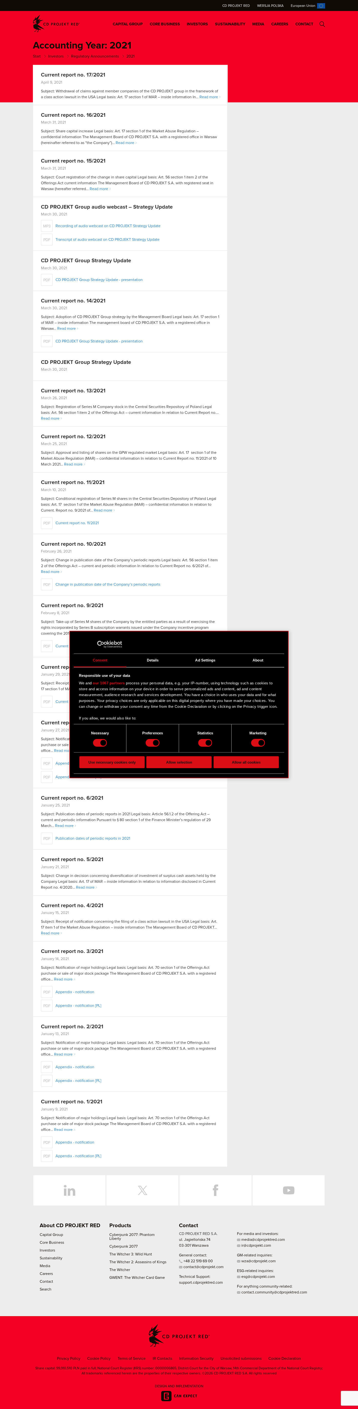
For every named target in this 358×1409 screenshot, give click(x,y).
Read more (208, 97)
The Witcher (119, 1270)
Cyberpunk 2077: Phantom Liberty (132, 1237)
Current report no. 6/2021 (72, 798)
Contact (304, 24)
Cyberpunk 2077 (123, 1246)
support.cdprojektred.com (201, 1282)
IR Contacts (162, 1358)
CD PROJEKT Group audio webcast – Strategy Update (107, 207)
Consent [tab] (100, 660)
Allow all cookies (246, 762)
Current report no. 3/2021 (72, 951)
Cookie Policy (99, 1358)
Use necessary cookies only (112, 762)
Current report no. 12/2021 (73, 436)
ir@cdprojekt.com (255, 1245)
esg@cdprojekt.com (257, 1277)
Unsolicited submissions (241, 1358)
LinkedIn (69, 1190)
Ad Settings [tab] (205, 660)
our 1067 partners (109, 683)
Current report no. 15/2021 (73, 161)
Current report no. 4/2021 (72, 905)
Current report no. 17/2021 (73, 75)
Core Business (165, 24)
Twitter (142, 1190)
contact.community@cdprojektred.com (273, 1292)
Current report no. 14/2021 (73, 301)
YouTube (289, 1190)
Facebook (215, 1190)
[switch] (153, 743)
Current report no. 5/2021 (72, 859)
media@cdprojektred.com (262, 1240)
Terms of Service (132, 1358)
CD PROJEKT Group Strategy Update (86, 260)
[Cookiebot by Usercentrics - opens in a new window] (100, 644)
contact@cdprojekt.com (203, 1267)
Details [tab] (153, 660)
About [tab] (258, 660)
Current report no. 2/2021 (72, 1027)
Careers (279, 24)
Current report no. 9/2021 (72, 605)
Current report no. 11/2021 (72, 482)
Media (258, 24)
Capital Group (128, 24)
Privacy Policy (68, 1358)
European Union (303, 6)
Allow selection (179, 762)
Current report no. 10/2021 (73, 544)
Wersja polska (270, 6)
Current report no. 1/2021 (71, 1102)
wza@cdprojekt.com (258, 1261)
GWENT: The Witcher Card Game (137, 1278)
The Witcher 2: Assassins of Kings (137, 1262)
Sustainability (230, 24)
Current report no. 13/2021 (73, 391)
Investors (197, 24)
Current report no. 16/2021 (73, 115)
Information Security (196, 1358)
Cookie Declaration (284, 1358)
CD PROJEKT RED (56, 23)
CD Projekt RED (236, 6)
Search (322, 24)
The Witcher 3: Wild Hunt (130, 1254)
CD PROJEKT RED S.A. (198, 1234)
